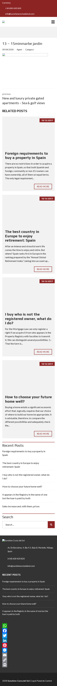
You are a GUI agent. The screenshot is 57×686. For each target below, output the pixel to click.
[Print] (28, 664)
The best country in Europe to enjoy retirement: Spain (22, 236)
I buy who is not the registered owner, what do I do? (28, 318)
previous (23, 98)
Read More (43, 186)
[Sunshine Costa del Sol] (2, 22)
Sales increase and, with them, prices (21, 506)
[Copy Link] (28, 659)
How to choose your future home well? (22, 486)
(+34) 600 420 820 (16, 558)
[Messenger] (28, 650)
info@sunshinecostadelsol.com (20, 14)
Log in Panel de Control (41, 681)
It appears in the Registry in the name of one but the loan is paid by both (24, 496)
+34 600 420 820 (13, 8)
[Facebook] (28, 630)
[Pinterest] (28, 645)
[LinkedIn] (28, 640)
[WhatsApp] (28, 625)
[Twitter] (28, 635)
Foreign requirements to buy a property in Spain (26, 155)
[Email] (28, 655)
